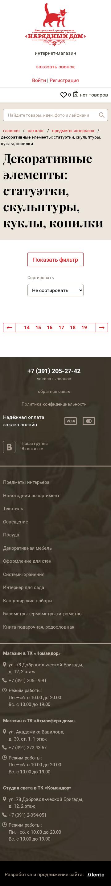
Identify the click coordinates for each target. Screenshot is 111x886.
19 (84, 327)
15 (38, 327)
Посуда (11, 535)
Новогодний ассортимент (31, 495)
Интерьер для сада (23, 587)
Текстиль (13, 508)
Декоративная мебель (27, 548)
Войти (39, 80)
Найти (102, 115)
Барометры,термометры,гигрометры (43, 614)
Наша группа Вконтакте (35, 446)
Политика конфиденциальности (54, 404)
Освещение (15, 522)
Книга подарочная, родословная (38, 627)
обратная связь (54, 391)
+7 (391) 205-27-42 (53, 371)
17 (61, 327)
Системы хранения (23, 574)
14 (27, 327)
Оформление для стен (27, 561)
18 (73, 327)
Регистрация (64, 80)
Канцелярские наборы (27, 601)
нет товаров (94, 95)
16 (49, 327)
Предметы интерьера (26, 482)
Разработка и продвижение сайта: (45, 874)
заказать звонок (55, 67)
